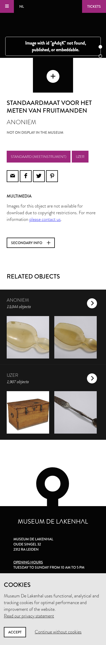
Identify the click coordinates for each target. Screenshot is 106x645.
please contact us (45, 219)
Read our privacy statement (29, 616)
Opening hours (28, 562)
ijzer (80, 156)
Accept (15, 632)
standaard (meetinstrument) (38, 156)
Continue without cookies (58, 632)
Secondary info (27, 242)
